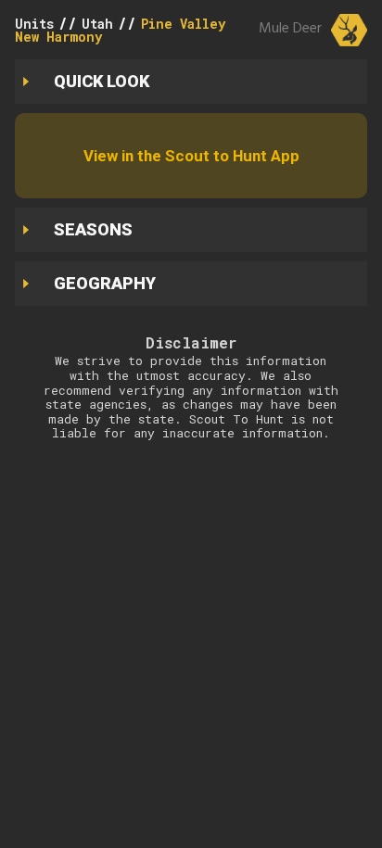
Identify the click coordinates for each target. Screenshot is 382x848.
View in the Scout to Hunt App (191, 155)
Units (34, 23)
